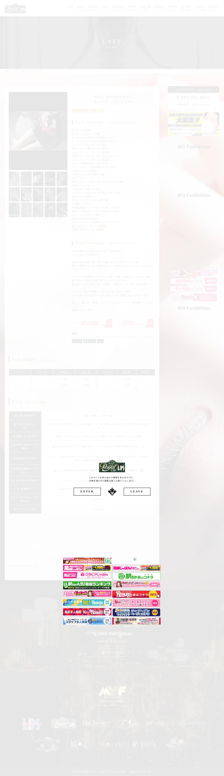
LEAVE (137, 491)
